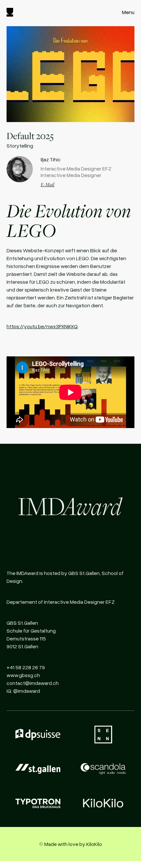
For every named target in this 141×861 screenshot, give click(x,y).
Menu (128, 12)
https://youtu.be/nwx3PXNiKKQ (42, 326)
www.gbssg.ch (23, 675)
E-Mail (47, 184)
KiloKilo (94, 844)
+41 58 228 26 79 (26, 667)
